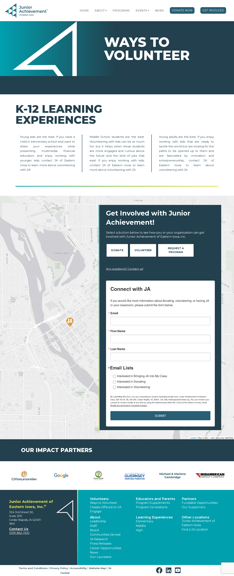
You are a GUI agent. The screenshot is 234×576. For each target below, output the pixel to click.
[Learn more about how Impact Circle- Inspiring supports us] (98, 475)
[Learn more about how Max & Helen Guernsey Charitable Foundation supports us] (135, 475)
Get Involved (213, 10)
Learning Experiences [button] (154, 517)
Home (84, 10)
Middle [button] (141, 526)
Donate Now (182, 10)
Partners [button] (189, 499)
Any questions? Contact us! (124, 269)
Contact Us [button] (18, 529)
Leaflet (193, 437)
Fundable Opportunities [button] (200, 503)
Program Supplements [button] (153, 503)
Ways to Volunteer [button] (103, 503)
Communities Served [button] (105, 534)
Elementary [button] (144, 521)
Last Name (117, 349)
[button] (106, 10)
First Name (117, 331)
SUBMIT (160, 415)
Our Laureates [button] (100, 557)
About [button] (95, 517)
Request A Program (176, 250)
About (100, 10)
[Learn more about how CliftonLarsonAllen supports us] (24, 475)
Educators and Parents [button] (155, 499)
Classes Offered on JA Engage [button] (105, 509)
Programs (121, 10)
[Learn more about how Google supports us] (61, 475)
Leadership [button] (98, 521)
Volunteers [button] (99, 499)
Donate (117, 250)
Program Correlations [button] (151, 507)
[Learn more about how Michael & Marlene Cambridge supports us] (172, 475)
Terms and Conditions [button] (33, 568)
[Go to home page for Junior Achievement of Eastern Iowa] (27, 11)
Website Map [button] (97, 568)
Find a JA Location (195, 529)
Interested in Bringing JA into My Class (142, 376)
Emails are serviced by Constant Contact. (128, 405)
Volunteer (143, 250)
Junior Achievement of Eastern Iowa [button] (198, 523)
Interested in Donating (131, 381)
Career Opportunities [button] (105, 548)
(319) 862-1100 (19, 533)
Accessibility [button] (78, 568)
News (159, 10)
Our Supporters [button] (193, 507)
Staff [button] (93, 526)
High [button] (139, 530)
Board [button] (94, 530)
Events (141, 10)
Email (114, 313)
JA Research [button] (99, 539)
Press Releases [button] (100, 543)
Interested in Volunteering (133, 387)
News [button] (94, 552)
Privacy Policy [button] (59, 568)
